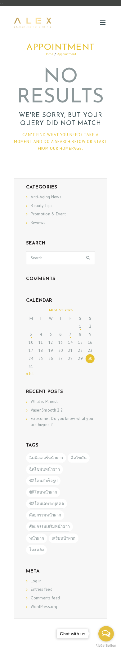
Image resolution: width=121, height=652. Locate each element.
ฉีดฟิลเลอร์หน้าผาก (46, 457)
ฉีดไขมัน (79, 457)
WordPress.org (44, 606)
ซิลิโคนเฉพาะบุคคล (46, 503)
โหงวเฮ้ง (36, 549)
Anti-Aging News (46, 197)
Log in (36, 581)
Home (49, 53)
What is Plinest (44, 401)
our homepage (66, 148)
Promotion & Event (48, 214)
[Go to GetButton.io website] (106, 646)
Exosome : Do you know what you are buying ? (62, 421)
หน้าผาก (36, 538)
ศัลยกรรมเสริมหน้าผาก (49, 526)
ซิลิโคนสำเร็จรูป (43, 480)
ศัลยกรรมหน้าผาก (45, 515)
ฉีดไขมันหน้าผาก (44, 469)
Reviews (38, 222)
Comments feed (45, 598)
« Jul (30, 373)
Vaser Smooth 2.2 (47, 410)
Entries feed (41, 589)
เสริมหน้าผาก (63, 538)
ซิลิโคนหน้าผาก (43, 492)
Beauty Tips (41, 205)
